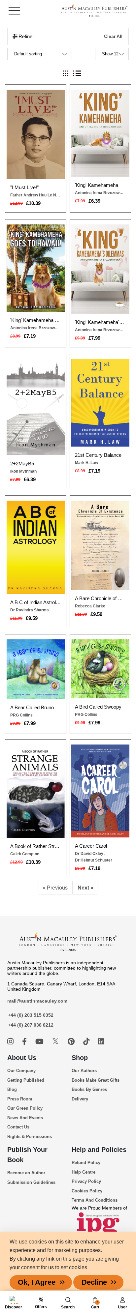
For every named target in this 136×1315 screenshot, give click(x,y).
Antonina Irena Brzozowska (100, 192)
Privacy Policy (86, 1181)
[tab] (65, 73)
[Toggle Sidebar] (14, 11)
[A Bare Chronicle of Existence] (100, 545)
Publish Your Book (27, 1154)
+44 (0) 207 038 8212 (30, 1025)
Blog (12, 1089)
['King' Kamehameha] (100, 133)
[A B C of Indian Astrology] (36, 547)
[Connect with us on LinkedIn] (101, 1041)
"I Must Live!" (24, 187)
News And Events (25, 1117)
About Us (21, 1057)
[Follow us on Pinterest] (72, 1041)
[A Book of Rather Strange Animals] (36, 791)
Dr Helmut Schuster (93, 860)
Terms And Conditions (95, 1200)
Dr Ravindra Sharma (29, 610)
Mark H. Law (86, 462)
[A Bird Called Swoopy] (100, 668)
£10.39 (33, 203)
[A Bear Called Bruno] (36, 669)
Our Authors (84, 1070)
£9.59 (32, 618)
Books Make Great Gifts (95, 1080)
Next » (85, 888)
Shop (80, 1057)
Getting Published (25, 1080)
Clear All (113, 36)
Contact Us (18, 1127)
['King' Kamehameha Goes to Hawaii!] (36, 268)
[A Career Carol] (100, 791)
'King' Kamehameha (96, 185)
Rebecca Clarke (90, 606)
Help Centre (83, 1172)
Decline (94, 1282)
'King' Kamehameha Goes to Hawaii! (35, 320)
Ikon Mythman (23, 471)
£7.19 (30, 336)
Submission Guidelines (31, 1182)
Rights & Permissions (29, 1136)
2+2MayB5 (22, 463)
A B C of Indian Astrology (35, 602)
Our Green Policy (25, 1108)
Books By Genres (89, 1089)
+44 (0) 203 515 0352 (30, 1015)
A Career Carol (91, 846)
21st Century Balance (98, 455)
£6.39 (94, 201)
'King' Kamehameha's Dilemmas (100, 322)
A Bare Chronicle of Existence (100, 598)
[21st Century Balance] (100, 403)
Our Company (21, 1070)
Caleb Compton (24, 854)
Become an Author (26, 1172)
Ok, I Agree (36, 1282)
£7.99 (94, 338)
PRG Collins (21, 715)
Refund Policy (86, 1162)
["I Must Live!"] (36, 134)
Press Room (19, 1098)
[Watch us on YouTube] (40, 1041)
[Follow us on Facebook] (25, 1041)
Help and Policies (99, 1149)
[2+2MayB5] (36, 407)
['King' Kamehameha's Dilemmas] (100, 269)
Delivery (80, 1098)
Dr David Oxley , (90, 853)
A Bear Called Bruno (32, 707)
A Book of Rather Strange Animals (35, 846)
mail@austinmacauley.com (37, 1001)
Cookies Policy (87, 1190)
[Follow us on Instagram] (11, 1041)
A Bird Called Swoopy (98, 707)
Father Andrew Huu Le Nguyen (35, 195)
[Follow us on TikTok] (87, 1041)
